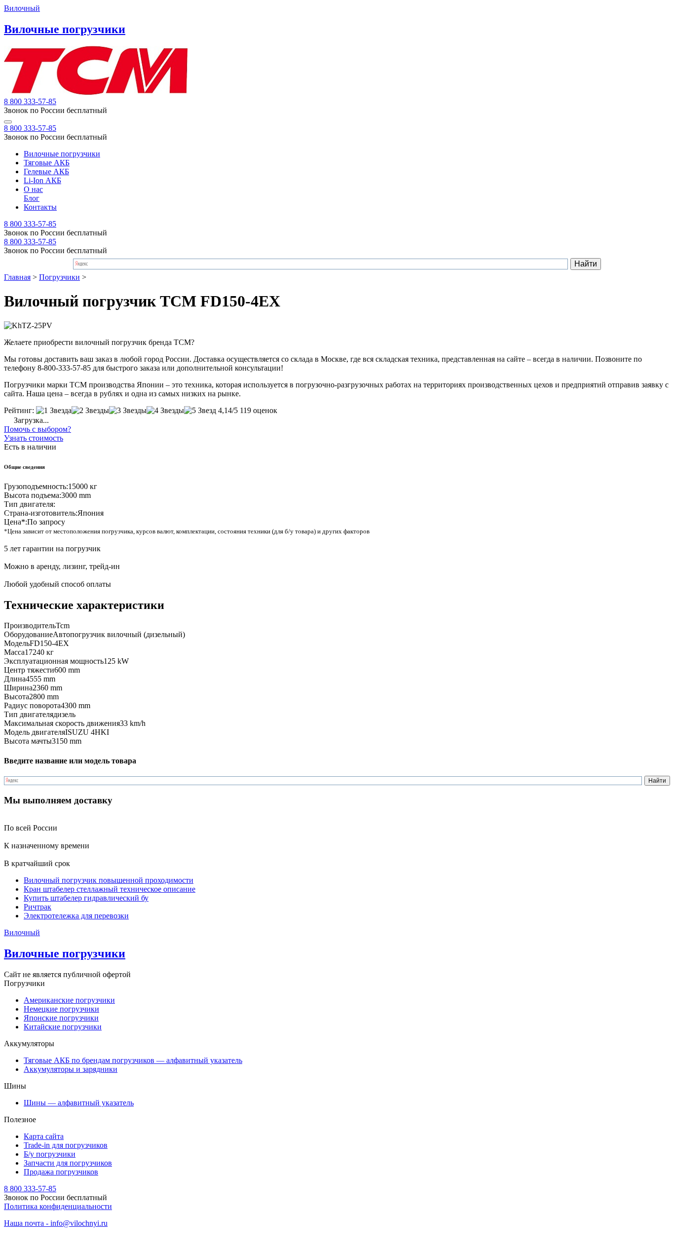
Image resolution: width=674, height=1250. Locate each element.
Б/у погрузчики (49, 1154)
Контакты (40, 207)
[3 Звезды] (128, 410)
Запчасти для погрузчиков (68, 1163)
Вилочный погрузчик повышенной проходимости (108, 880)
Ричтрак (37, 907)
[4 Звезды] (165, 410)
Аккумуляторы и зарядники (70, 1069)
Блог (31, 198)
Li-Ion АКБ (42, 180)
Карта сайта (44, 1136)
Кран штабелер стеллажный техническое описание (109, 889)
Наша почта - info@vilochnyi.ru (56, 1223)
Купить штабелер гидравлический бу (86, 898)
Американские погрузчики (69, 1000)
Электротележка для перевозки (76, 915)
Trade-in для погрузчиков (66, 1145)
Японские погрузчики (61, 1018)
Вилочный (22, 8)
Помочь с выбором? (37, 429)
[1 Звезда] (54, 410)
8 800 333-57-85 (30, 101)
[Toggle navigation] (8, 121)
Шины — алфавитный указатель (79, 1102)
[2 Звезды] (90, 410)
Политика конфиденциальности (58, 1206)
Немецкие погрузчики (61, 1009)
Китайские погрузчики (63, 1027)
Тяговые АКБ (47, 162)
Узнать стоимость (33, 438)
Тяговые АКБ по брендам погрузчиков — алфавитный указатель (133, 1060)
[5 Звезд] (200, 410)
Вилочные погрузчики (62, 154)
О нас (33, 189)
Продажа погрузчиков (61, 1172)
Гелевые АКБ (46, 171)
